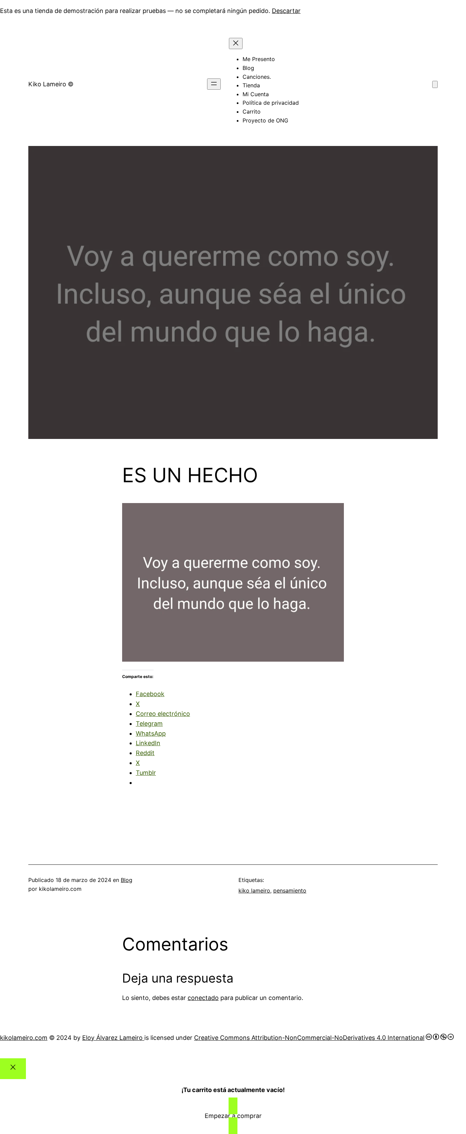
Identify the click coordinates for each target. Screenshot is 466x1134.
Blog (126, 880)
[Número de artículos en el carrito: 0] (435, 84)
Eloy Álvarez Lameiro (113, 1037)
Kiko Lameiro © (50, 84)
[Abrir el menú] (214, 84)
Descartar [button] (286, 10)
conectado (203, 997)
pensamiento (289, 890)
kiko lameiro (254, 890)
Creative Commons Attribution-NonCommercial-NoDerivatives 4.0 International (309, 1037)
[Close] (13, 1068)
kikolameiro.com (23, 1037)
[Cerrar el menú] (236, 43)
